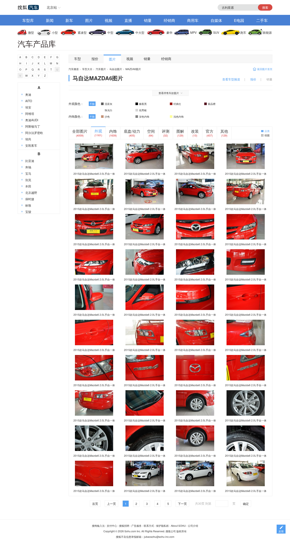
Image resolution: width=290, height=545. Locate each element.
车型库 (28, 20)
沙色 (107, 116)
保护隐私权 (162, 525)
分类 (267, 131)
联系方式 (149, 525)
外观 (98, 130)
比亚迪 (29, 161)
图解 (180, 131)
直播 (128, 20)
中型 (110, 32)
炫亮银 (143, 110)
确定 (246, 503)
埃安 (28, 107)
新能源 (267, 32)
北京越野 (31, 192)
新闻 (49, 20)
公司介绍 (193, 525)
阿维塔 (29, 113)
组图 (267, 135)
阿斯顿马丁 (32, 126)
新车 (69, 20)
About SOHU (178, 525)
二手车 (262, 20)
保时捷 (29, 199)
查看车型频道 (231, 79)
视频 (108, 20)
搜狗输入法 (98, 525)
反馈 (281, 531)
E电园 (239, 20)
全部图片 (79, 131)
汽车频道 (74, 69)
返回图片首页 (264, 69)
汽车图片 (101, 69)
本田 (28, 186)
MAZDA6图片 (133, 69)
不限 (92, 104)
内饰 (113, 131)
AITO (28, 101)
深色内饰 (144, 116)
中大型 (139, 32)
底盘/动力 (132, 131)
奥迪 (28, 94)
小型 (55, 32)
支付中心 (112, 525)
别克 (28, 180)
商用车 (192, 20)
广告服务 (136, 525)
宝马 (28, 173)
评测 (165, 131)
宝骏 (28, 212)
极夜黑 (143, 104)
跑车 (243, 32)
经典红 (177, 104)
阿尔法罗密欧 (34, 133)
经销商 (169, 20)
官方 (209, 131)
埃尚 (28, 139)
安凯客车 (31, 145)
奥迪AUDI (31, 120)
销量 (148, 20)
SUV (216, 32)
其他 (224, 131)
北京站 (52, 7)
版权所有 (181, 531)
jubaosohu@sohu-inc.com (159, 536)
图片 (89, 20)
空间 (151, 131)
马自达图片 (115, 69)
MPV (193, 32)
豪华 (169, 32)
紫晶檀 (211, 104)
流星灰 (108, 104)
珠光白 (108, 110)
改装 (195, 131)
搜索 (265, 7)
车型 (77, 58)
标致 (28, 205)
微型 (31, 32)
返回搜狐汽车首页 (28, 7)
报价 (95, 58)
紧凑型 (82, 32)
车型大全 (87, 69)
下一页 (182, 503)
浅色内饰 (178, 116)
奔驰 (28, 167)
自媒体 (216, 20)
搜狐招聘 (124, 525)
